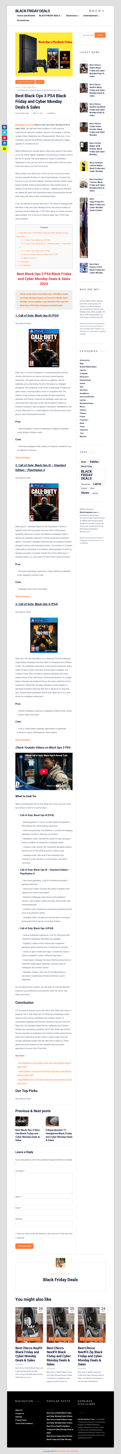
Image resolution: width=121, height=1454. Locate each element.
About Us (18, 1410)
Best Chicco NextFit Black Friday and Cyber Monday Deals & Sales (97, 90)
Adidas (94, 461)
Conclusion (23, 262)
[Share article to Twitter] (4, 132)
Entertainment (91, 15)
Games (40, 82)
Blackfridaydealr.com (88, 512)
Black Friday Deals (32, 11)
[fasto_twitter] (93, 11)
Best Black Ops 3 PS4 (24, 125)
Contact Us (19, 1413)
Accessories (23, 20)
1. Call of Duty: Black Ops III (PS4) (35, 240)
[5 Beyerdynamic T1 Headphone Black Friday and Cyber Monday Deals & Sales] (52, 1125)
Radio (82, 423)
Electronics (71, 15)
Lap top (83, 400)
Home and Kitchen (26, 15)
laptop (97, 483)
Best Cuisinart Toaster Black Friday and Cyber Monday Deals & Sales (97, 185)
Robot (92, 488)
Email (18, 1208)
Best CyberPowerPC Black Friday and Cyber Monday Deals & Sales (97, 204)
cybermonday (85, 484)
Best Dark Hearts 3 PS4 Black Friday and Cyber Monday (97, 268)
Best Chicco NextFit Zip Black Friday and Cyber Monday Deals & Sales (97, 110)
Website (18, 1219)
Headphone (84, 393)
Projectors (84, 420)
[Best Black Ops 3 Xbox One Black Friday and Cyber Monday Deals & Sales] (21, 1125)
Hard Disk (84, 390)
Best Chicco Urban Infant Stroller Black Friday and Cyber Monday (97, 129)
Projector (84, 488)
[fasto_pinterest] (99, 11)
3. (36, 604)
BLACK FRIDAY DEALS (49, 15)
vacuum (95, 493)
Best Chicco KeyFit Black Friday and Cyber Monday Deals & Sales (97, 70)
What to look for (29, 258)
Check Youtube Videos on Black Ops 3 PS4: (39, 254)
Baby (82, 363)
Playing (83, 413)
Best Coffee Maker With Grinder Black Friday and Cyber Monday (97, 149)
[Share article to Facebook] (4, 127)
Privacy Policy (21, 1420)
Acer (83, 461)
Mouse (82, 407)
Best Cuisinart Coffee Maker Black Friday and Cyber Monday (97, 167)
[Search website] (102, 11)
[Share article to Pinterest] (4, 138)
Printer (82, 417)
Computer (84, 373)
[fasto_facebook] (90, 11)
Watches (83, 436)
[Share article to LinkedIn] (4, 143)
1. (37, 315)
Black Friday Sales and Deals (67, 1451)
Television (84, 430)
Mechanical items (87, 403)
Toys (82, 433)
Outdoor (83, 410)
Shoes (82, 426)
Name (18, 1197)
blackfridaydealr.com (86, 1419)
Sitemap (18, 1417)
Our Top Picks (24, 265)
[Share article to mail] (4, 148)
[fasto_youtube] (96, 11)
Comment (20, 1171)
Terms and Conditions (24, 1423)
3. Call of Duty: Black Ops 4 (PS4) (35, 251)
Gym (81, 387)
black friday (86, 466)
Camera (83, 370)
